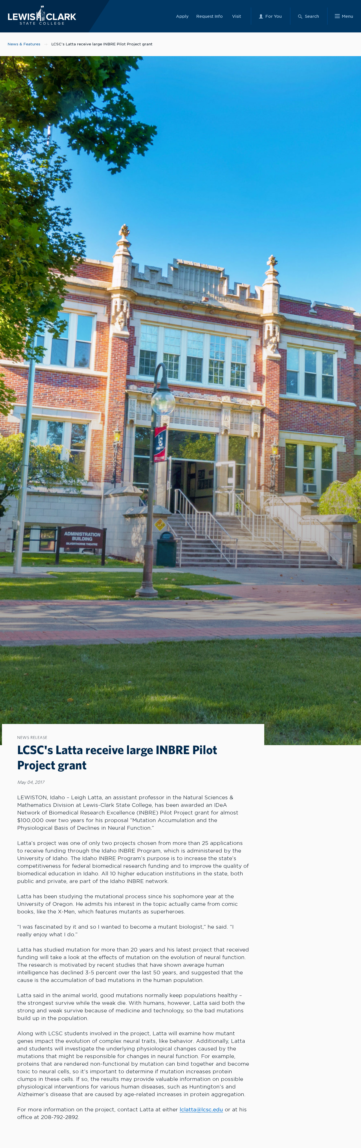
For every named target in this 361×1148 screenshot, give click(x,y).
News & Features (24, 44)
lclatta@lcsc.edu (201, 1109)
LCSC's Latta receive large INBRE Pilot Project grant (102, 44)
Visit (236, 16)
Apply (182, 16)
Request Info (209, 16)
